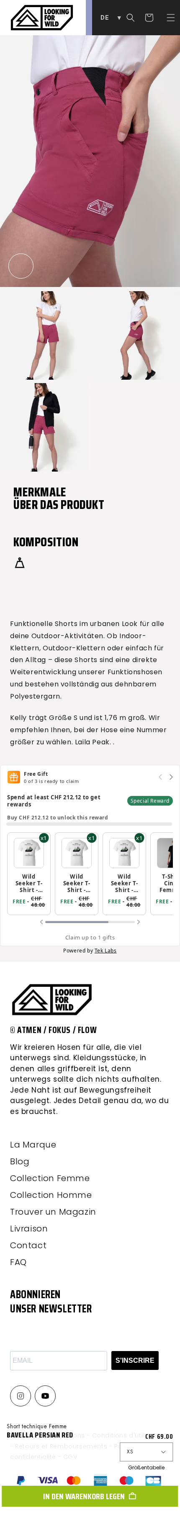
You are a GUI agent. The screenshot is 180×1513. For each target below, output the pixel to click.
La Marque (33, 1144)
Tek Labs (106, 950)
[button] (171, 17)
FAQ (18, 1262)
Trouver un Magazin (53, 1212)
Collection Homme (51, 1195)
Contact (28, 1245)
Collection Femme (50, 1178)
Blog (19, 1161)
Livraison (29, 1228)
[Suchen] (130, 17)
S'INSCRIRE (135, 1360)
